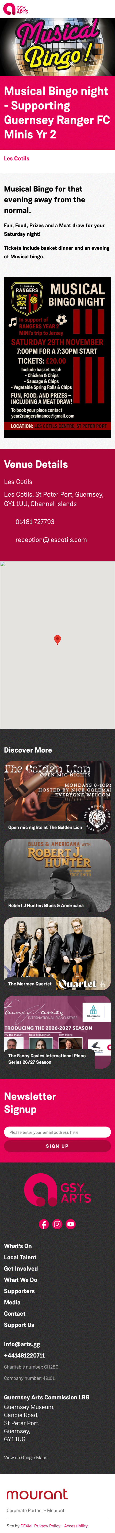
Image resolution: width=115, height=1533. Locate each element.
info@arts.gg (22, 1344)
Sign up (57, 1146)
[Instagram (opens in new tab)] (57, 1226)
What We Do (20, 1280)
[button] (107, 9)
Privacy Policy (47, 1526)
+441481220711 (24, 1355)
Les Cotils (16, 158)
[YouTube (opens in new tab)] (71, 1226)
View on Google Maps (26, 1457)
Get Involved (21, 1268)
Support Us (19, 1325)
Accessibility (76, 1526)
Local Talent (20, 1257)
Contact (15, 1314)
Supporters (19, 1291)
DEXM (26, 1526)
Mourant (55, 1510)
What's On (18, 1246)
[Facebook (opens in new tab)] (44, 1226)
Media (12, 1302)
